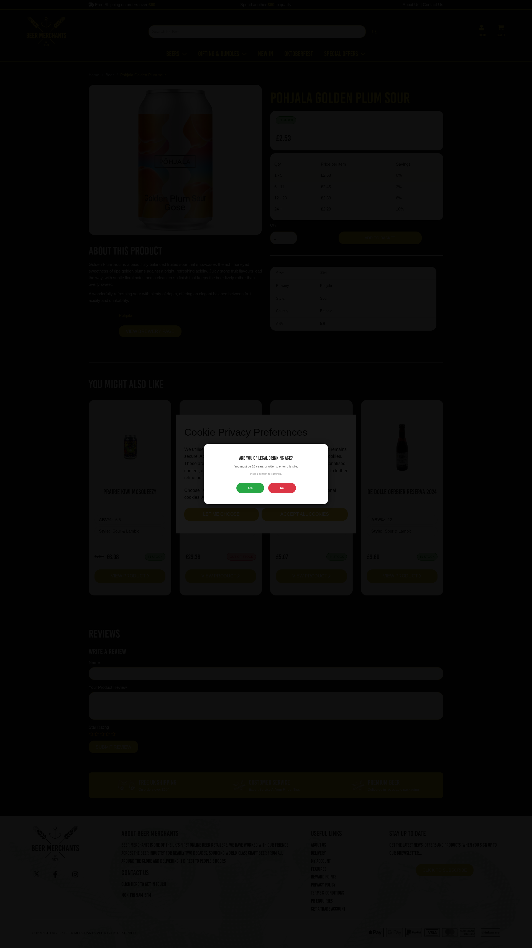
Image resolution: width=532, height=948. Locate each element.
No (282, 487)
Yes (250, 487)
